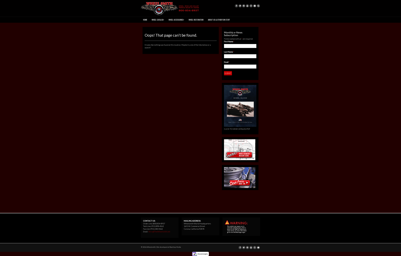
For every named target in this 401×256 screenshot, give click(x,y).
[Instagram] (251, 5)
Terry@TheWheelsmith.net (159, 231)
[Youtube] (247, 5)
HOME (145, 19)
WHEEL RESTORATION (196, 19)
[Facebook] (236, 5)
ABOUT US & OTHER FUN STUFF (219, 19)
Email (227, 62)
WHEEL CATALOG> (158, 19)
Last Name (229, 52)
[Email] (254, 5)
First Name (229, 41)
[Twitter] (240, 5)
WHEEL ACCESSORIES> (176, 19)
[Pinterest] (243, 5)
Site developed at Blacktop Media (169, 247)
